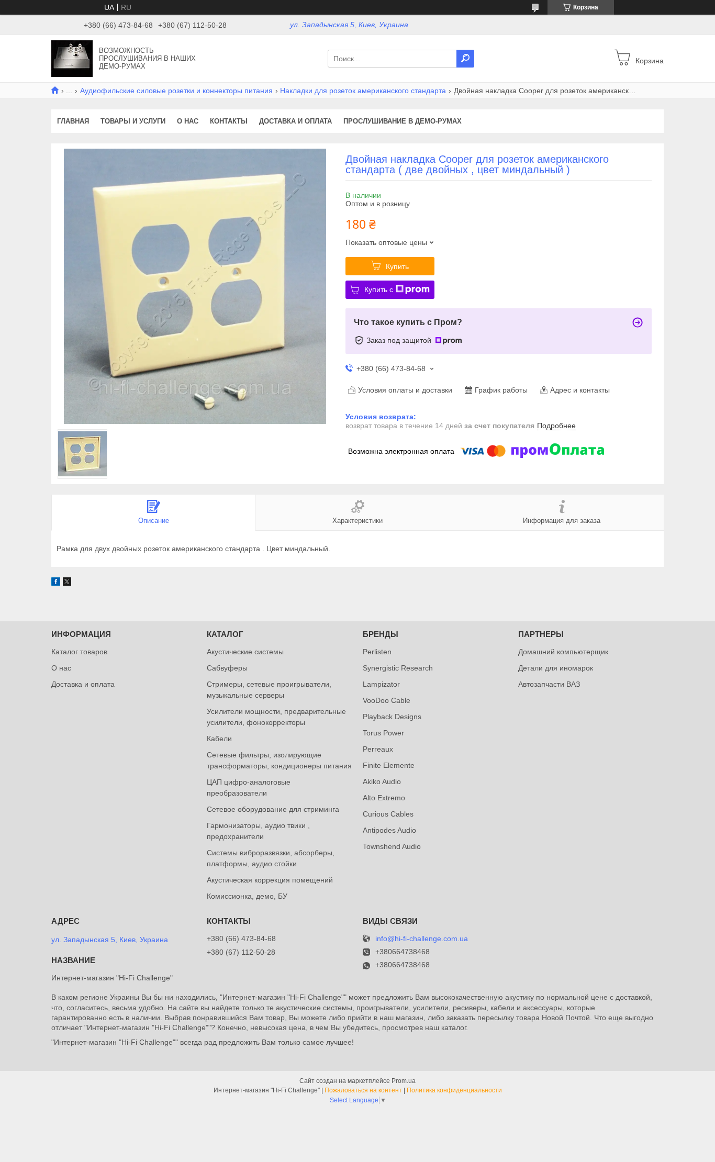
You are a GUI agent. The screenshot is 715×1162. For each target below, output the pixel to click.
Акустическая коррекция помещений (270, 880)
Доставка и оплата (295, 121)
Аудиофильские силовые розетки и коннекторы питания (176, 90)
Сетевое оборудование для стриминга (273, 809)
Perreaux (378, 749)
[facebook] (55, 583)
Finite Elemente (389, 765)
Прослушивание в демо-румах (402, 121)
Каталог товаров (79, 651)
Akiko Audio (382, 781)
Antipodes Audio (389, 830)
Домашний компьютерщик (563, 651)
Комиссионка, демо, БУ (247, 896)
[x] (67, 583)
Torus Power (383, 733)
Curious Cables (388, 814)
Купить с (378, 289)
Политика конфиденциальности (454, 1090)
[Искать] (465, 59)
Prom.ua (404, 1081)
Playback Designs (392, 716)
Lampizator (381, 684)
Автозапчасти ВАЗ (549, 684)
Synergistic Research (398, 668)
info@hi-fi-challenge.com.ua (421, 939)
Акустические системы (245, 651)
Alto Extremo (384, 798)
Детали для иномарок (555, 668)
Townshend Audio (392, 846)
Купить (397, 266)
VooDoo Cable (386, 700)
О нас (187, 121)
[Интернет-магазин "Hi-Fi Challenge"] (72, 58)
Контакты (229, 121)
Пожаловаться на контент (363, 1090)
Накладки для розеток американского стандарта (363, 90)
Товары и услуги (132, 121)
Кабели (219, 738)
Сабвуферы (227, 668)
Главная (73, 121)
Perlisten (377, 651)
